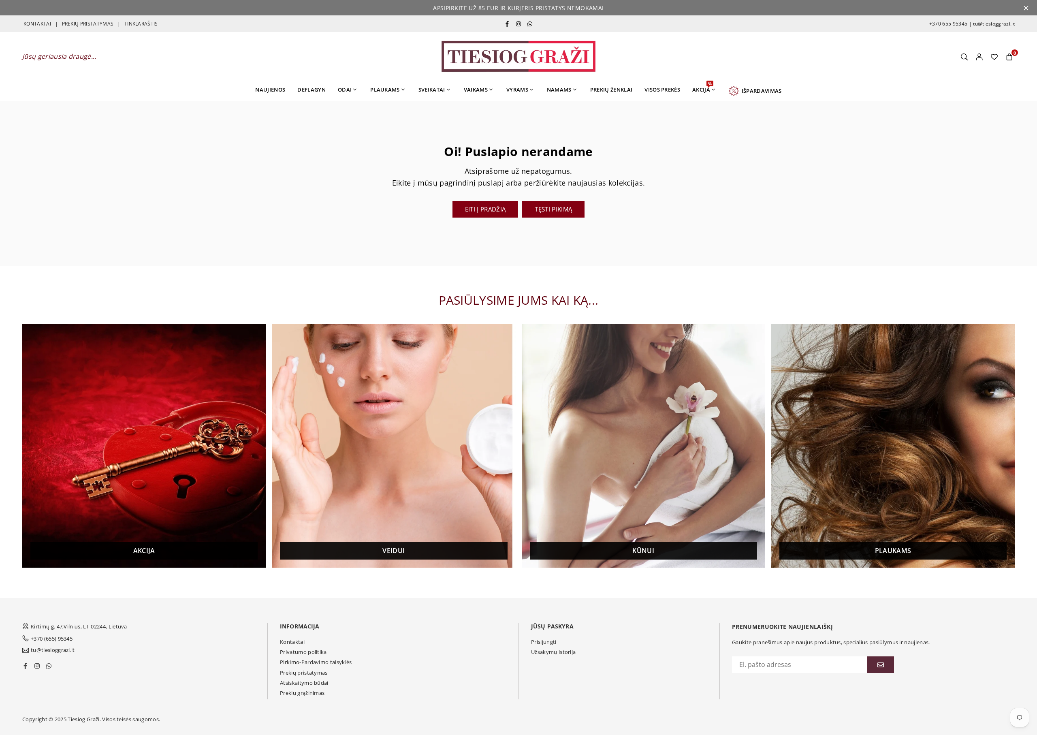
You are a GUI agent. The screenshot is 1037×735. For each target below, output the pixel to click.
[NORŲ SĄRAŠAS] (994, 56)
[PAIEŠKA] (964, 56)
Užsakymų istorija (553, 652)
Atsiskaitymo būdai (304, 682)
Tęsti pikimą (553, 209)
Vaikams (476, 89)
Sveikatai (431, 89)
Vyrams (517, 89)
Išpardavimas (760, 90)
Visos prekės (662, 89)
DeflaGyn (311, 89)
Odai (345, 89)
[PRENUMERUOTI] (880, 664)
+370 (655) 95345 (52, 638)
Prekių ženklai (611, 89)
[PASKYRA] (979, 56)
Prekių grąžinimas (302, 693)
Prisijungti (544, 641)
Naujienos (270, 89)
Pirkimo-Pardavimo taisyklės (316, 662)
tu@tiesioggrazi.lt (993, 23)
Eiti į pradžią (485, 209)
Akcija (702, 87)
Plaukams (385, 89)
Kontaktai (292, 641)
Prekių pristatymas (304, 672)
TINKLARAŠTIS (141, 23)
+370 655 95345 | (950, 23)
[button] (1009, 56)
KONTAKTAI (37, 23)
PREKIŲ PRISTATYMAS (88, 23)
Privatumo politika (303, 652)
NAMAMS (559, 89)
